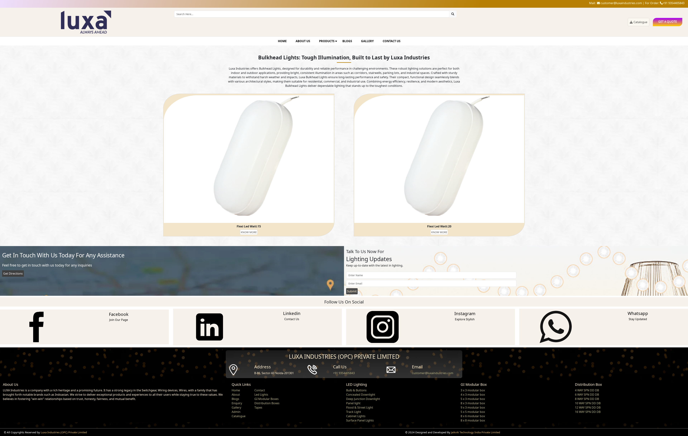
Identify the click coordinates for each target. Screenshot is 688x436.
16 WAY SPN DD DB (588, 412)
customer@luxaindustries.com (432, 373)
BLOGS (347, 41)
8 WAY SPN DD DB (587, 399)
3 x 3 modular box (473, 390)
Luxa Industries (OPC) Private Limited (64, 432)
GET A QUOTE (667, 21)
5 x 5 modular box (473, 412)
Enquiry (237, 403)
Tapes (258, 407)
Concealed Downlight (360, 395)
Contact (259, 390)
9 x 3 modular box (473, 407)
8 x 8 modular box (473, 420)
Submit (352, 291)
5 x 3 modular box (473, 399)
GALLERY (367, 41)
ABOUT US (303, 41)
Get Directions (13, 273)
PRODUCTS (327, 41)
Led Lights (261, 395)
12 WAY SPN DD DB (588, 407)
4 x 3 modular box (473, 395)
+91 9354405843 (344, 373)
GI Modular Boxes (266, 399)
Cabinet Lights (356, 416)
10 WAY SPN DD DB (588, 403)
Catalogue (640, 22)
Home (236, 390)
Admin (236, 412)
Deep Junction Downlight (363, 399)
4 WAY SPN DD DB (587, 390)
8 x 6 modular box (473, 416)
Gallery (236, 407)
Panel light (353, 403)
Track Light (353, 412)
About (236, 395)
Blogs (235, 399)
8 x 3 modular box (473, 403)
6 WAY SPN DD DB (587, 395)
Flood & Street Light (359, 407)
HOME (282, 41)
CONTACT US (391, 41)
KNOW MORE (249, 232)
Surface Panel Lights (360, 420)
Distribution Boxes (267, 403)
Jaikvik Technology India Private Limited (475, 432)
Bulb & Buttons (356, 390)
